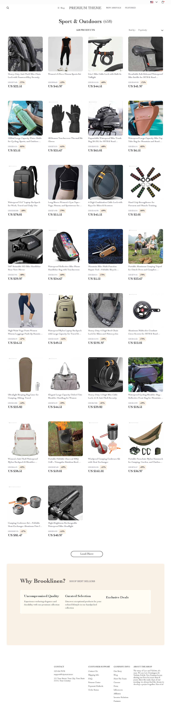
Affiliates (117, 694)
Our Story (118, 671)
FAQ (90, 679)
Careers (117, 683)
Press (116, 686)
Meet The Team (120, 679)
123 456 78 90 (59, 671)
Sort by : (132, 30)
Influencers (118, 690)
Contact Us (93, 671)
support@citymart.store (63, 675)
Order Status (93, 690)
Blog (116, 675)
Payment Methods (95, 686)
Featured (130, 8)
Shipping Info (93, 675)
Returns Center (94, 683)
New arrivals (113, 8)
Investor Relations (121, 698)
